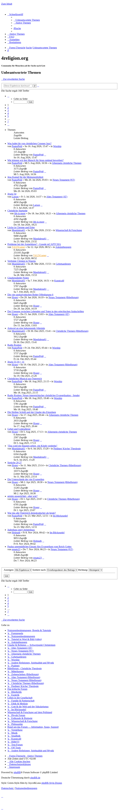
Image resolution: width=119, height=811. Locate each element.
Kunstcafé (59, 280)
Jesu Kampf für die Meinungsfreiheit (25, 177)
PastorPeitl (17, 146)
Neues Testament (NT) (64, 180)
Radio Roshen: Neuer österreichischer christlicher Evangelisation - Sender (43, 395)
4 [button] (8, 113)
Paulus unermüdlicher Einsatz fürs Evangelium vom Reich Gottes (39, 546)
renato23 (16, 549)
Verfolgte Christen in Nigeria (21, 261)
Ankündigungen (63, 247)
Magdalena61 (18, 230)
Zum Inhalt (6, 3)
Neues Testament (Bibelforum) (63, 297)
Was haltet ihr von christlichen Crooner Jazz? (29, 143)
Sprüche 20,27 (14, 462)
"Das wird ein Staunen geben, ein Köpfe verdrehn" (32, 445)
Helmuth (16, 532)
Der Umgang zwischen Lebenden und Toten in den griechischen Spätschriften (45, 311)
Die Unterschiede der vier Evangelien (25, 479)
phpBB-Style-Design (51, 783)
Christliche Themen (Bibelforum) (72, 331)
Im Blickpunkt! (60, 515)
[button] (8, 96)
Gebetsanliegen (63, 264)
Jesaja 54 (11, 194)
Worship (57, 146)
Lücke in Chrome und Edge (21, 227)
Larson (15, 196)
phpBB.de (35, 777)
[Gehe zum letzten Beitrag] (45, 154)
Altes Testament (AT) (56, 196)
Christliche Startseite (17, 210)
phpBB (17, 772)
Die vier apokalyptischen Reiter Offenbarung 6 (30, 294)
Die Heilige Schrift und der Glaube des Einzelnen (31, 412)
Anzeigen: (9, 570)
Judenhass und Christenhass (21, 529)
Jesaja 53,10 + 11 (15, 361)
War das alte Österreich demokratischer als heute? (31, 513)
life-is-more (19, 213)
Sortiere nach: (40, 570)
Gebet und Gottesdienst (18, 429)
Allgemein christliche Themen (66, 163)
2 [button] (8, 107)
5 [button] (8, 116)
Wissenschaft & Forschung (69, 230)
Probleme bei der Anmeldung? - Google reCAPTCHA (34, 244)
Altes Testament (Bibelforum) (62, 364)
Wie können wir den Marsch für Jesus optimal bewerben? (35, 160)
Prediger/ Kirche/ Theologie (67, 448)
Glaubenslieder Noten (18, 278)
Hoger (15, 297)
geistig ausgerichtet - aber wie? (22, 496)
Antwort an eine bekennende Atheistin (26, 328)
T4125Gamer (18, 247)
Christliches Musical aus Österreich (24, 378)
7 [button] (8, 121)
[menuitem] (27, 20)
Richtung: (83, 570)
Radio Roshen (14, 345)
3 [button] (8, 110)
